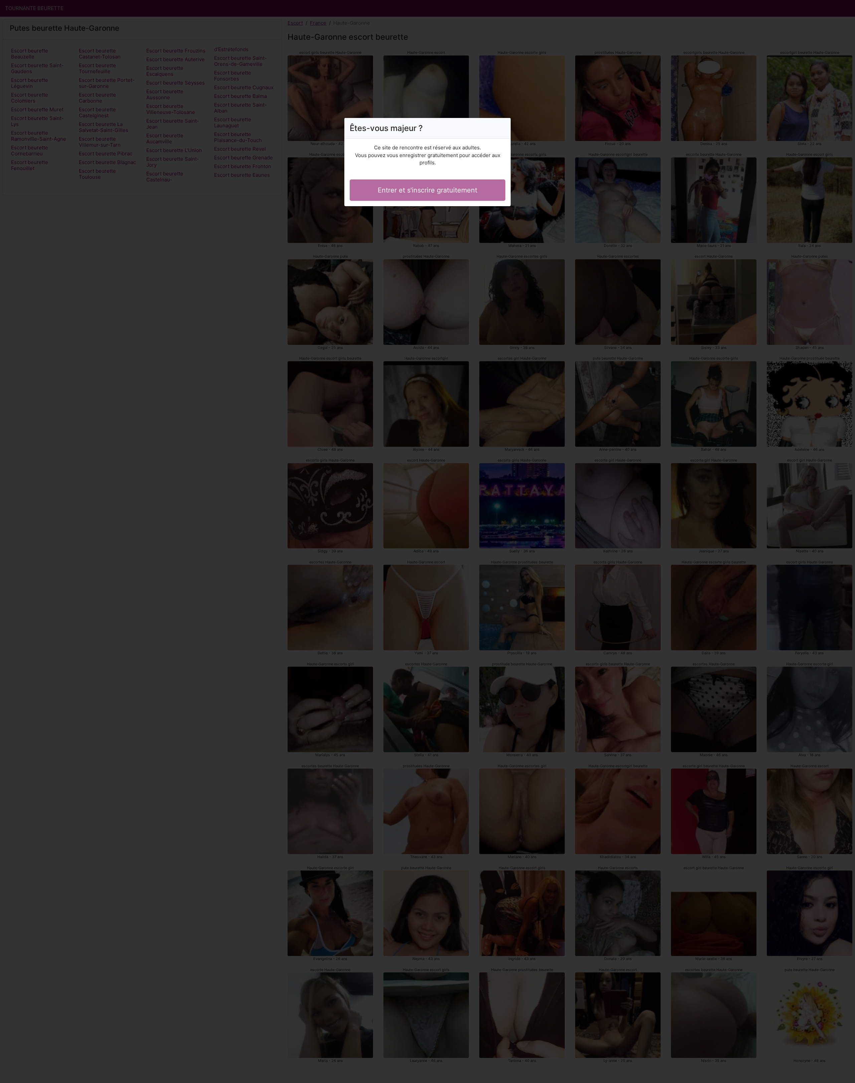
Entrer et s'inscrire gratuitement (427, 190)
